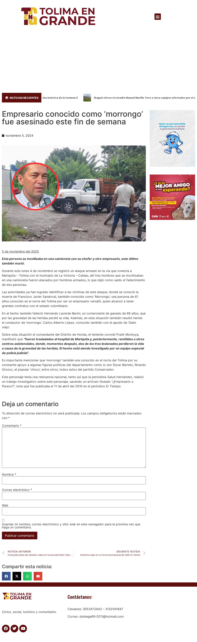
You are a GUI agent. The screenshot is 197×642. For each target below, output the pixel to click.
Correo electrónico (17, 489)
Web (5, 505)
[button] (157, 16)
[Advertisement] (98, 62)
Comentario (12, 425)
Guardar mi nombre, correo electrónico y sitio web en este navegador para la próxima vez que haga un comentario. (71, 526)
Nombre (9, 474)
